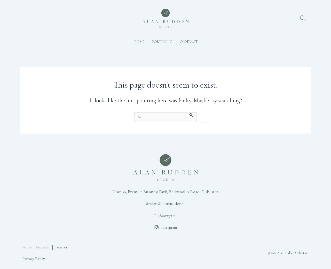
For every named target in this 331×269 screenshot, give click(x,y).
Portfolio (162, 41)
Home (139, 41)
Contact (189, 41)
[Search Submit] (191, 115)
